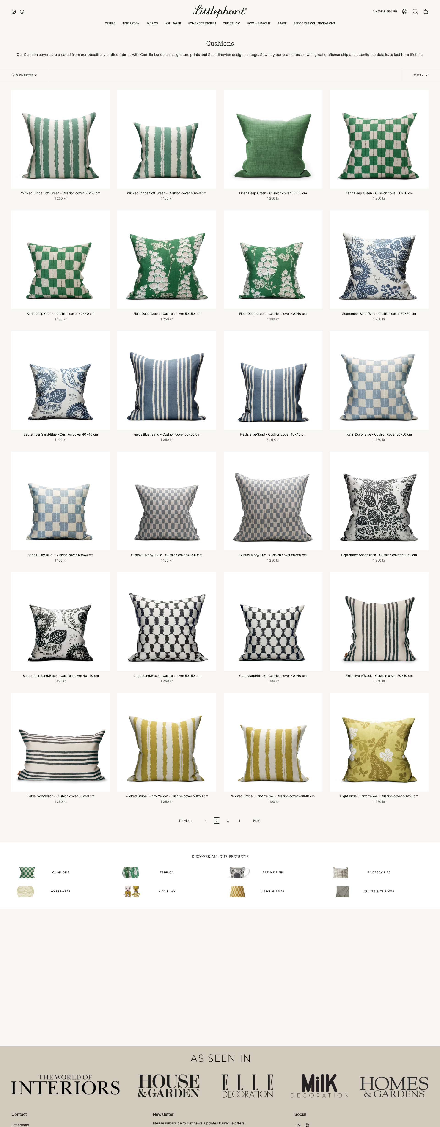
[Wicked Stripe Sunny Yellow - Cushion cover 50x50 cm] (166, 742)
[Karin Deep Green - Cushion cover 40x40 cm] (60, 259)
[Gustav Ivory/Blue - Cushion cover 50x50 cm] (273, 501)
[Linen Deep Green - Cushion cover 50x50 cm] (273, 139)
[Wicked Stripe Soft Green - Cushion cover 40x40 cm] (166, 139)
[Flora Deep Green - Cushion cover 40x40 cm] (273, 259)
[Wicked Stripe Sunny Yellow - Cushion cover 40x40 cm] (273, 742)
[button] (131, 23)
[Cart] (426, 11)
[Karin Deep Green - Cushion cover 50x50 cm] (379, 139)
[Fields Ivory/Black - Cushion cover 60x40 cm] (60, 742)
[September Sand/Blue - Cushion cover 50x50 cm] (379, 259)
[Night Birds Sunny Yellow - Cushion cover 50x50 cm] (379, 742)
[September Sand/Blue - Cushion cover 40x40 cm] (60, 380)
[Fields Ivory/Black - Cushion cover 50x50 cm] (379, 621)
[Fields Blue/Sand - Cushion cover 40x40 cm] (273, 380)
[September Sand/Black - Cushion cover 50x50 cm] (379, 501)
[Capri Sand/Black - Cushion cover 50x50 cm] (166, 621)
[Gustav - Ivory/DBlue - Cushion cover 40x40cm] (166, 501)
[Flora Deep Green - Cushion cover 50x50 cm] (166, 259)
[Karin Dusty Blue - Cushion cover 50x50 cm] (379, 380)
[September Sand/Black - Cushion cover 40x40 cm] (60, 621)
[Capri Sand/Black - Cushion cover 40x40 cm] (273, 621)
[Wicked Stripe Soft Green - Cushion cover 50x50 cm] (60, 139)
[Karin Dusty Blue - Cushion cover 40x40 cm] (60, 501)
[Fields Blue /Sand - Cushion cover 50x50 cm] (166, 380)
